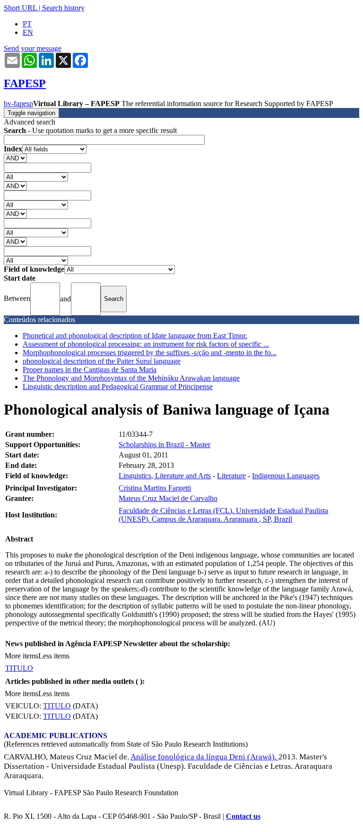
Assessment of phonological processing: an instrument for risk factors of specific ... (146, 344)
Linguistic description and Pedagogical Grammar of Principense (118, 387)
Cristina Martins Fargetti (155, 488)
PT (27, 24)
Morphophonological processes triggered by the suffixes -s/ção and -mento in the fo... (150, 353)
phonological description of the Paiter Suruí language (102, 361)
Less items (53, 656)
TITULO (19, 668)
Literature (231, 476)
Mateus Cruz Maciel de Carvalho (168, 498)
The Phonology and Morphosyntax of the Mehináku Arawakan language (131, 378)
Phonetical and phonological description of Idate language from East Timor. (135, 336)
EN (28, 32)
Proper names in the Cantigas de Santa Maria (89, 370)
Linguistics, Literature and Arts (165, 476)
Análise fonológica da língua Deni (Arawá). (204, 756)
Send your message (32, 48)
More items (21, 656)
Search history (63, 8)
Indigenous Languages (286, 476)
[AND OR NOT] (15, 158)
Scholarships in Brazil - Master (164, 445)
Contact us (243, 816)
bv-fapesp (18, 104)
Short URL (20, 8)
